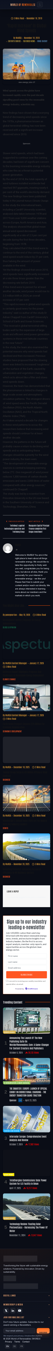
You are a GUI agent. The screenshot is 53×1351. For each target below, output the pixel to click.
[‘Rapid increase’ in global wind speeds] (26, 64)
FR (21, 1346)
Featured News (29, 41)
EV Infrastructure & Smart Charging (16, 1083)
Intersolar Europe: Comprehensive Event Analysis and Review (27, 1138)
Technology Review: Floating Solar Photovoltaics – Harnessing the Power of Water (28, 1227)
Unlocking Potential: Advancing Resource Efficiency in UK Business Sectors (22, 870)
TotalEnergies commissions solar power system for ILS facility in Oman (28, 1181)
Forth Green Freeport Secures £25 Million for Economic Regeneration (24, 725)
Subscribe (43, 1332)
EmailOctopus (33, 989)
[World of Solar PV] (20, 1286)
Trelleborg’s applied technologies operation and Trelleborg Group (14, 528)
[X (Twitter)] (6, 1310)
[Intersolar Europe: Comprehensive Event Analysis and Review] (26, 1119)
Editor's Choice (14, 41)
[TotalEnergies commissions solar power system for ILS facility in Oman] (26, 1163)
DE (14, 1346)
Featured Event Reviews (11, 1131)
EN (7, 1346)
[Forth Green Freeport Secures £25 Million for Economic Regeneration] (26, 698)
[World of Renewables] (9, 1279)
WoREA (18, 37)
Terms (17, 1341)
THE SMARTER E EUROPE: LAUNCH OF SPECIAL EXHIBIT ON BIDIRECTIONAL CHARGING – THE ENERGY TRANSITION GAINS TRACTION (28, 1092)
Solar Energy (8, 1174)
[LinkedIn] (13, 1310)
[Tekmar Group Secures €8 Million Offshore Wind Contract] (26, 750)
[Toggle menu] (40, 4)
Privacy (8, 1341)
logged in (23, 897)
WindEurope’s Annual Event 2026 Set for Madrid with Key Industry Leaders (25, 822)
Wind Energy (42, 41)
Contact (26, 1341)
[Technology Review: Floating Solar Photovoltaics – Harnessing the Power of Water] (26, 1206)
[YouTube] (19, 1310)
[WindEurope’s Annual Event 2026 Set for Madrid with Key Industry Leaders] (26, 798)
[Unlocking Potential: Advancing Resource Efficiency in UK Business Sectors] (26, 846)
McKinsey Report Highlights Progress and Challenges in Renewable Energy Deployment (23, 673)
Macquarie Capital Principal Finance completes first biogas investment (39, 528)
